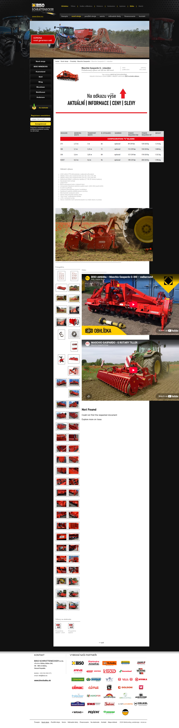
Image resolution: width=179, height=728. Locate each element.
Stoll (40, 77)
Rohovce (100, 6)
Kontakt (142, 16)
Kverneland (40, 72)
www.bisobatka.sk (42, 680)
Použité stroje (90, 16)
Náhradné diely (114, 16)
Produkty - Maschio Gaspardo (80, 61)
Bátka (132, 6)
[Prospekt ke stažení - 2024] (58, 628)
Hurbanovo (111, 6)
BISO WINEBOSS (40, 66)
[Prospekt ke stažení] (71, 628)
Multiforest (40, 92)
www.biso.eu (37, 16)
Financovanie (129, 16)
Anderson (41, 97)
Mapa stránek (112, 722)
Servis (102, 16)
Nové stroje (76, 16)
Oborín (140, 6)
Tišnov (73, 6)
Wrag (40, 82)
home (57, 61)
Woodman (40, 87)
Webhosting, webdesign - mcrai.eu (134, 722)
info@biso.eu (43, 675)
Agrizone (122, 6)
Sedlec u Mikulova (86, 6)
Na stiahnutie (43, 108)
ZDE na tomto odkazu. (132, 76)
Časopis (64, 16)
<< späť (101, 643)
